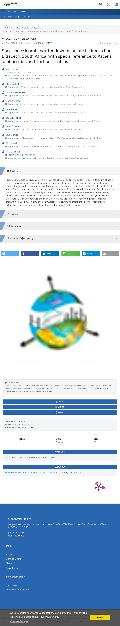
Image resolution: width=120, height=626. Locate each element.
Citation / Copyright (22, 238)
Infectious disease (26, 457)
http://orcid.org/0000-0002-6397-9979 (18, 72)
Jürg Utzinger (12, 151)
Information (15, 226)
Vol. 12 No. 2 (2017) (31, 28)
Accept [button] (99, 617)
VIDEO (61, 407)
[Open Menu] (3, 12)
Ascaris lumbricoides (28, 472)
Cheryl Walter (12, 143)
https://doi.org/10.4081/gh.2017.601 (38, 43)
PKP (13, 527)
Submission (12, 585)
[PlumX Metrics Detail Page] (99, 487)
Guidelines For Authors (18, 589)
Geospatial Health (17, 12)
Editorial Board (13, 558)
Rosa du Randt (13, 117)
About (9, 554)
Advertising (12, 568)
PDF (61, 401)
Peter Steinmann (14, 126)
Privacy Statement (48, 617)
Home (5, 28)
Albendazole (11, 472)
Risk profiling (62, 472)
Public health (11, 457)
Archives (15, 28)
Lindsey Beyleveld (15, 92)
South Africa (75, 472)
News (9, 563)
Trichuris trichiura (47, 472)
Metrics (13, 214)
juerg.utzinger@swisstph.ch (21, 155)
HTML (61, 412)
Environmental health (46, 457)
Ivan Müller (11, 69)
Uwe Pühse (11, 109)
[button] (10, 253)
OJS (26, 527)
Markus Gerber (13, 100)
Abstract (14, 171)
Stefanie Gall (12, 84)
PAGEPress (67, 524)
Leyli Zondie (11, 134)
